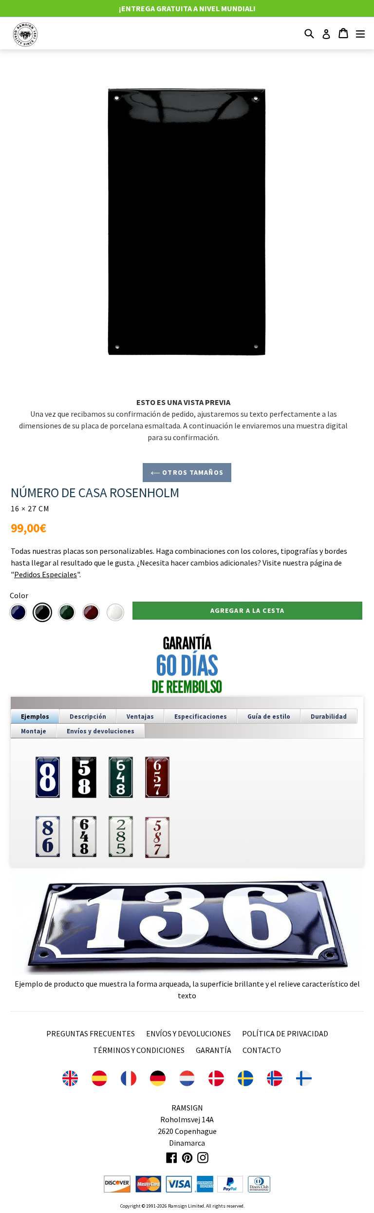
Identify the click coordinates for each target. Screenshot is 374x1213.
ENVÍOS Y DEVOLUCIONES (188, 1033)
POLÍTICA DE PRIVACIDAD (285, 1033)
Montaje (33, 731)
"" (45, 574)
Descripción (88, 716)
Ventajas (140, 716)
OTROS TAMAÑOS (192, 472)
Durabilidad (329, 716)
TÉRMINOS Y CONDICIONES (139, 1050)
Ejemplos (35, 716)
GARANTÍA (213, 1050)
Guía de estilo (268, 716)
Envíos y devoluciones (100, 731)
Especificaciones (200, 716)
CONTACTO (262, 1050)
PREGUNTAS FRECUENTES (90, 1033)
